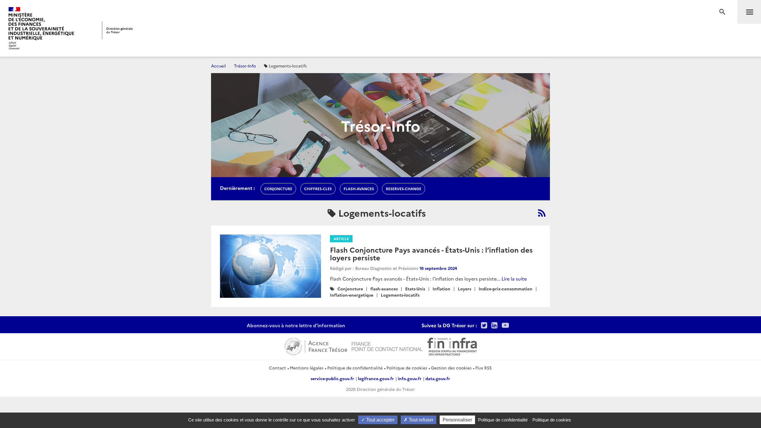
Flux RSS (483, 368)
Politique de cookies (406, 368)
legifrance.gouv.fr (376, 378)
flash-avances (359, 188)
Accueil (218, 66)
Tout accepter (379, 419)
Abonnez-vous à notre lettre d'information (296, 325)
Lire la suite (514, 278)
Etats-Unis (415, 289)
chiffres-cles (318, 188)
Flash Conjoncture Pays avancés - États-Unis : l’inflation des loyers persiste (431, 253)
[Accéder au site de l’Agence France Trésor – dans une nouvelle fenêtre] (315, 345)
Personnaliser (457, 419)
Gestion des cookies (451, 368)
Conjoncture (350, 289)
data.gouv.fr (437, 378)
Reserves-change (403, 188)
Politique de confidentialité (355, 368)
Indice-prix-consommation (505, 289)
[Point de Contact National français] (387, 345)
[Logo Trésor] (117, 30)
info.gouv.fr (410, 378)
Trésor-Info (245, 66)
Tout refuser (420, 419)
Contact (277, 368)
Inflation (441, 289)
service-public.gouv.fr (332, 378)
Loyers (464, 289)
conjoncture (278, 188)
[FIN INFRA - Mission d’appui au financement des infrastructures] (452, 345)
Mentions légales (306, 368)
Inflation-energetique (351, 295)
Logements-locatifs (400, 295)
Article (341, 238)
